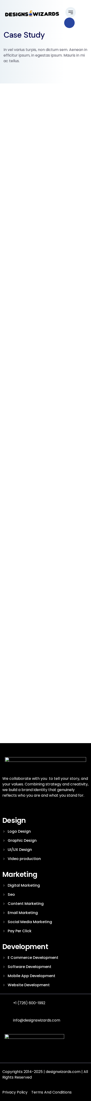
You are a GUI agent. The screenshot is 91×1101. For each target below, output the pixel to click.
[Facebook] (9, 1053)
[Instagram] (19, 1053)
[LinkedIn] (29, 1053)
